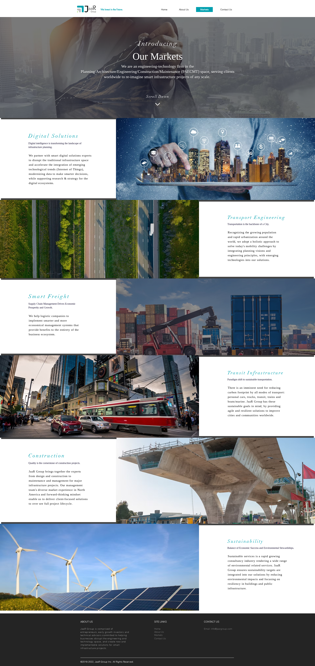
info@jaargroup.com (221, 628)
